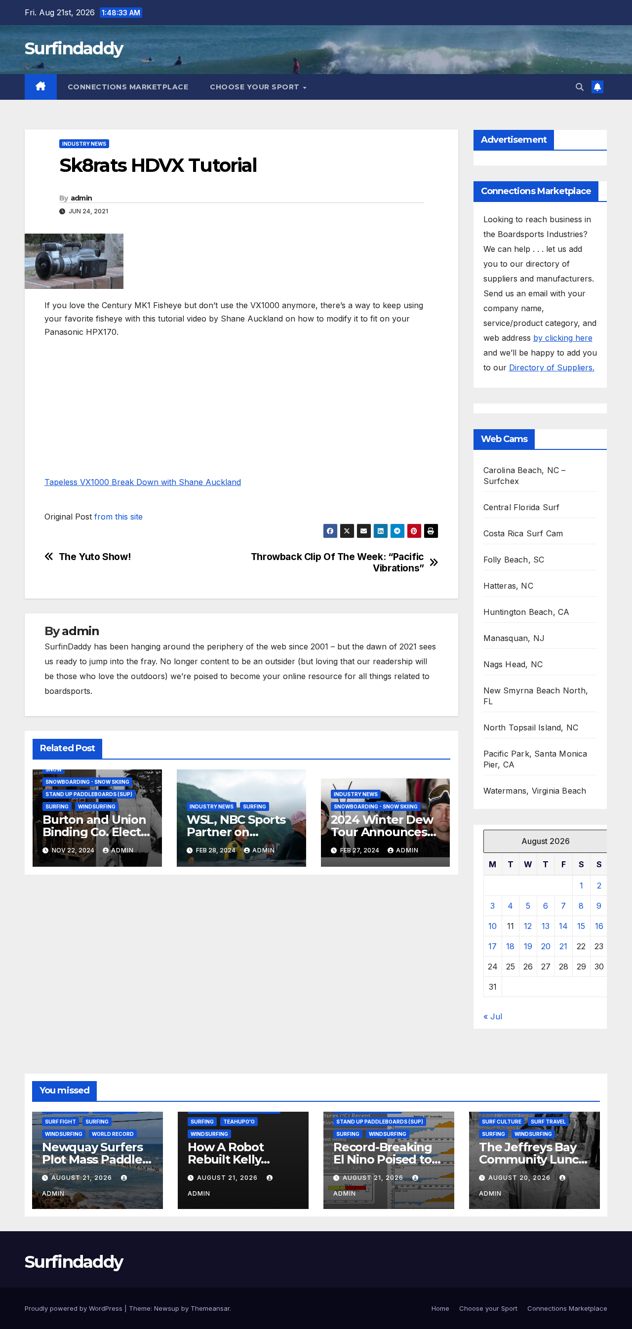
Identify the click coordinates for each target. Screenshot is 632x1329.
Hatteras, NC (508, 586)
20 (546, 946)
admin (81, 198)
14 (563, 926)
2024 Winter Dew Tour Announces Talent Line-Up (382, 831)
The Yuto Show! (95, 557)
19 (528, 946)
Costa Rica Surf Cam (523, 533)
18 (510, 946)
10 (492, 926)
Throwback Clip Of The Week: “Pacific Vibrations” (337, 562)
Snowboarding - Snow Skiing (87, 782)
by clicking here (562, 338)
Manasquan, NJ (514, 638)
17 (492, 946)
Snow (53, 769)
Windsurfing (97, 806)
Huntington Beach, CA (526, 612)
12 (528, 926)
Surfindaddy (73, 48)
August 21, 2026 (82, 1177)
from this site (118, 517)
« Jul (492, 1016)
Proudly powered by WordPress (74, 1308)
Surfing (57, 806)
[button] (580, 87)
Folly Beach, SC (514, 559)
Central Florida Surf (521, 507)
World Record (113, 1134)
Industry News (84, 144)
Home (440, 1308)
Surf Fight (60, 1122)
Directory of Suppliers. (551, 367)
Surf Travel (548, 1122)
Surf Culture (501, 1122)
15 (581, 926)
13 (546, 926)
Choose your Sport (256, 86)
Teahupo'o (239, 1122)
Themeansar (210, 1308)
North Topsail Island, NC (531, 727)
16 (599, 926)
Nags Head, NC (513, 664)
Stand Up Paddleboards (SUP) (88, 794)
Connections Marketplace (128, 86)
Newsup (166, 1308)
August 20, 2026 (520, 1177)
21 (563, 946)
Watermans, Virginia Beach (535, 791)
